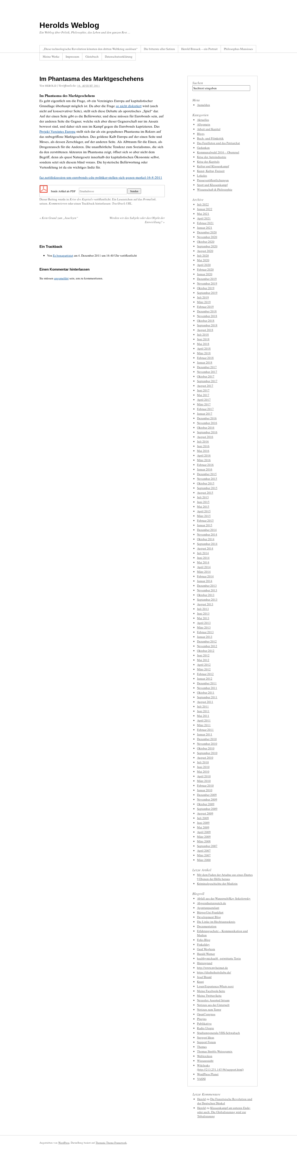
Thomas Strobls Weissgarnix (214, 1051)
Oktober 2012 (205, 651)
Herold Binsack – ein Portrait (199, 49)
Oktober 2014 (205, 539)
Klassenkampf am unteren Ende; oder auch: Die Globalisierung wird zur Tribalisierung (224, 1112)
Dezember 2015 (207, 474)
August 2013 (205, 604)
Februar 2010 (205, 785)
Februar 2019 (205, 306)
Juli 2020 (203, 255)
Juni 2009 (203, 823)
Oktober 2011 (205, 692)
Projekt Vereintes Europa (57, 131)
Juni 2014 (203, 558)
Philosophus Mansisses (238, 49)
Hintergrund (204, 963)
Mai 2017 (203, 395)
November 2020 (207, 237)
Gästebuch (92, 56)
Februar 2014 (205, 576)
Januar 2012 (204, 678)
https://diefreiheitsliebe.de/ (214, 972)
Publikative (204, 1023)
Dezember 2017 (207, 367)
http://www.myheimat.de (212, 968)
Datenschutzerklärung (118, 56)
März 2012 (204, 669)
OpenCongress (206, 1014)
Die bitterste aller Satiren (159, 49)
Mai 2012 (203, 660)
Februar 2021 (205, 223)
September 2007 (207, 846)
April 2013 (204, 623)
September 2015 (207, 488)
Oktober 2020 (205, 241)
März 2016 (204, 460)
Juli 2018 (203, 334)
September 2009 (207, 809)
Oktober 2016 (205, 427)
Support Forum (206, 1042)
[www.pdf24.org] (44, 190)
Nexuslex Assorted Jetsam (213, 1000)
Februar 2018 (205, 358)
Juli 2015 (203, 497)
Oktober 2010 (205, 748)
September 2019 (207, 293)
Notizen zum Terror (209, 1009)
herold (50, 85)
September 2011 (207, 697)
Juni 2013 (203, 613)
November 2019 (207, 283)
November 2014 (207, 534)
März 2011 (204, 725)
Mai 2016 (203, 451)
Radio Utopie (205, 1028)
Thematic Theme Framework (111, 1142)
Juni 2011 (203, 711)
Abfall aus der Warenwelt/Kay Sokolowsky (224, 898)
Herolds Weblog (69, 25)
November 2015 (207, 479)
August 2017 (205, 386)
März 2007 (204, 855)
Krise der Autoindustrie (211, 157)
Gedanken (203, 148)
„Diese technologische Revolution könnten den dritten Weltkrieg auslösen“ (90, 49)
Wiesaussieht (205, 1061)
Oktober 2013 (205, 595)
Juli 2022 (203, 204)
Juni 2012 (203, 655)
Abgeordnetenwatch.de (211, 903)
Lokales (202, 175)
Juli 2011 (203, 706)
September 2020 (207, 246)
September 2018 (207, 325)
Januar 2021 (204, 227)
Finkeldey (203, 944)
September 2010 (207, 753)
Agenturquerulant (208, 908)
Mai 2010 (203, 771)
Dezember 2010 (207, 739)
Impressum (72, 56)
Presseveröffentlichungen (213, 180)
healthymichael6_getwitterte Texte (219, 958)
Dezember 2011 (207, 683)
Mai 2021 (203, 214)
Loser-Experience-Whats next (215, 986)
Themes (202, 1047)
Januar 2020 (204, 274)
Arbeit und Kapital (208, 129)
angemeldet (61, 278)
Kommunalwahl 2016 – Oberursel (218, 152)
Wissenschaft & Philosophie (214, 189)
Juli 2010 (203, 762)
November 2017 (207, 372)
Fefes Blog (203, 940)
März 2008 (204, 841)
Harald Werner (206, 954)
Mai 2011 (203, 716)
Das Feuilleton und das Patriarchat (218, 143)
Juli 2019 (203, 297)
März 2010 (204, 781)
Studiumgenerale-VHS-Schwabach (218, 1033)
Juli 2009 (203, 818)
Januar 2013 (204, 637)
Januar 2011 (204, 734)
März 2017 (204, 404)
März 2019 (204, 302)
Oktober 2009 (205, 804)
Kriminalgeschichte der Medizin (217, 883)
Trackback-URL (122, 203)
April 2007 (204, 850)
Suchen (197, 82)
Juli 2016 (203, 441)
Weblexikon (204, 1056)
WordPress (63, 1142)
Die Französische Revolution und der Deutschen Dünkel (224, 1101)
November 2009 (207, 799)
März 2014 (204, 571)
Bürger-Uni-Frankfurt (210, 912)
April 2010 (204, 776)
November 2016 (207, 423)
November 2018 (207, 316)
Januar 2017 (204, 413)
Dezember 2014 (207, 530)
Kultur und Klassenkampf (213, 166)
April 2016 (204, 455)
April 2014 (204, 567)
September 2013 (207, 599)
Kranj (200, 982)
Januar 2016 (204, 469)
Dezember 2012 (207, 641)
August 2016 (205, 437)
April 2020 (204, 265)
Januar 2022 (204, 209)
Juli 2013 (203, 609)
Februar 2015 (205, 520)
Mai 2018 (203, 344)
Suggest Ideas (205, 1037)
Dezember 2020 (207, 232)
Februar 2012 (205, 674)
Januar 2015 (204, 525)
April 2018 (204, 348)
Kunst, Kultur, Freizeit (211, 171)
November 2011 (207, 688)
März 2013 (204, 627)
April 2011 (204, 720)
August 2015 (205, 492)
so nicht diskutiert (129, 105)
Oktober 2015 (205, 483)
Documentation (206, 926)
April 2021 (204, 218)
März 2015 (204, 516)
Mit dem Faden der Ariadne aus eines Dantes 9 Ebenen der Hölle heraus (225, 877)
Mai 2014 (203, 562)
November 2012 (207, 646)
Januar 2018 (204, 362)
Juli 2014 (203, 553)
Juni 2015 (203, 502)
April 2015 (204, 511)
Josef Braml (204, 977)
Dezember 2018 (207, 311)
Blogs (200, 134)
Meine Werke (51, 56)
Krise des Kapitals (81, 199)
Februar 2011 (205, 730)
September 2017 (207, 381)
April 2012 (204, 664)
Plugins (202, 1019)
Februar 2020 (205, 269)
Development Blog (209, 917)
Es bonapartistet (63, 255)
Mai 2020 (203, 260)
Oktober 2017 (205, 376)
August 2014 (205, 548)
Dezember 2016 (207, 418)
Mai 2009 (203, 827)
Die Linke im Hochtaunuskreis (216, 922)
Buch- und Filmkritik (210, 138)
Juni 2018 (203, 339)
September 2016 (207, 432)
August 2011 (205, 702)
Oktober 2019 (205, 288)
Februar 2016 (205, 465)
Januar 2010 (204, 790)
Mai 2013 (203, 618)
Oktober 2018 (205, 320)
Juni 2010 (203, 767)
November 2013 (207, 590)
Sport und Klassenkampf (212, 185)
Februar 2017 (205, 409)
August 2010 (205, 757)
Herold (201, 1099)
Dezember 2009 (207, 795)
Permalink (149, 199)
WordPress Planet (208, 1074)
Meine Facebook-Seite (211, 991)
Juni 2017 (203, 390)
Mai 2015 (203, 506)
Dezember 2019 (207, 279)
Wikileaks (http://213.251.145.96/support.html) (220, 1067)
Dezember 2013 (207, 585)
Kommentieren (58, 203)
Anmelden (203, 105)
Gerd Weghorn (206, 949)
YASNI (201, 1079)
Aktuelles (203, 120)
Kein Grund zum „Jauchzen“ (58, 218)
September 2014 (207, 544)
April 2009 (204, 832)
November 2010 (207, 743)
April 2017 (204, 399)
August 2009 (205, 813)
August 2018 (205, 330)
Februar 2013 (205, 632)
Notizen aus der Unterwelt (213, 1005)
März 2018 (204, 353)
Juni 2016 (203, 446)
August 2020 (205, 251)
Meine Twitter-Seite (209, 995)
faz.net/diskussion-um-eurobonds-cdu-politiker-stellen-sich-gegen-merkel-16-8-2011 (100, 177)
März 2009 (204, 836)
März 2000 (204, 860)
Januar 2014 (204, 581)
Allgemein (203, 124)
